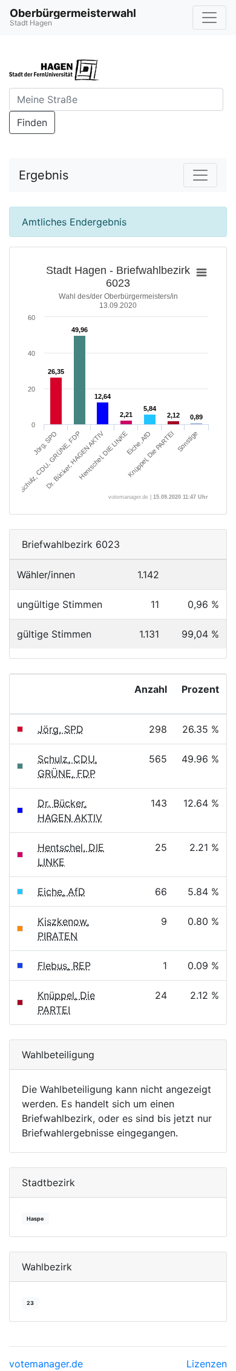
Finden (32, 122)
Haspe (35, 1218)
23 (30, 1302)
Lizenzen (206, 1364)
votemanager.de (46, 1364)
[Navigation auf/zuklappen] (209, 17)
